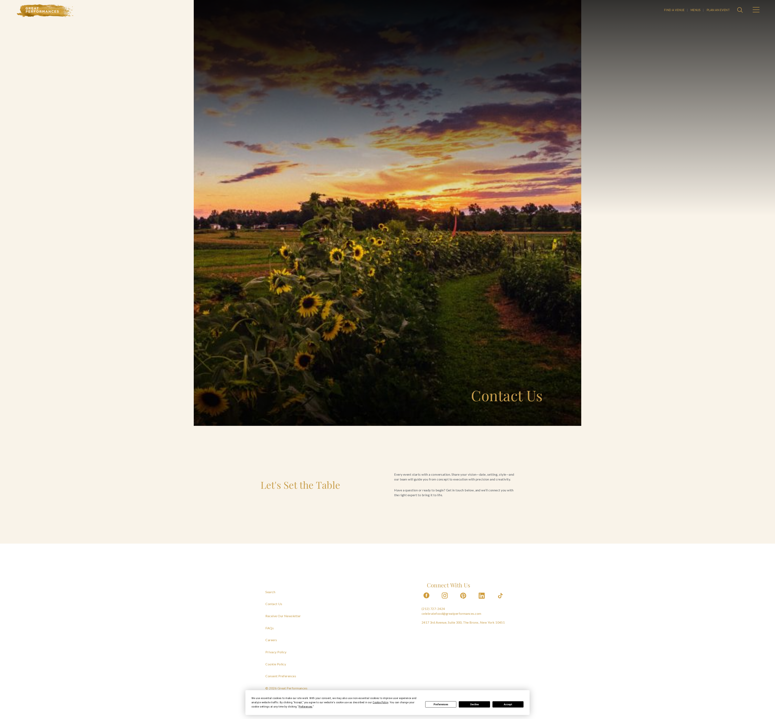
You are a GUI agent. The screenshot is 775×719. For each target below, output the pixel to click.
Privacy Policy (276, 652)
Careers (271, 640)
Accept (508, 704)
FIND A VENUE (674, 10)
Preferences (441, 704)
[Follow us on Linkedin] (482, 600)
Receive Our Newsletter (283, 616)
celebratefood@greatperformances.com (451, 613)
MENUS (696, 10)
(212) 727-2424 (433, 609)
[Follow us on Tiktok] (501, 600)
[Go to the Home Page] (45, 10)
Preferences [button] (305, 706)
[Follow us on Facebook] (426, 600)
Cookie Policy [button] (380, 702)
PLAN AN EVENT (718, 10)
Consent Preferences (280, 676)
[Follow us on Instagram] (445, 600)
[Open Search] (740, 10)
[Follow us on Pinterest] (464, 600)
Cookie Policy (275, 664)
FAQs (269, 628)
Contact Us (273, 604)
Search (270, 592)
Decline (474, 704)
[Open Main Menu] (755, 10)
